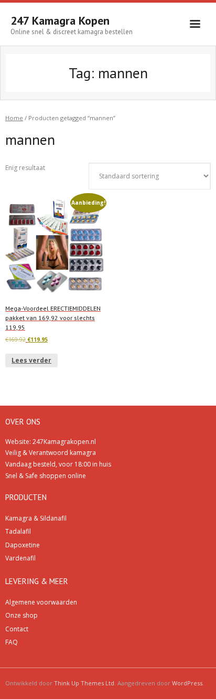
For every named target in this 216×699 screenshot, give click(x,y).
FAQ (11, 642)
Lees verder (31, 360)
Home (14, 118)
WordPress (187, 683)
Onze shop (21, 615)
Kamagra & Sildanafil (36, 518)
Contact (16, 628)
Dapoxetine (22, 545)
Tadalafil (18, 531)
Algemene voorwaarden (41, 602)
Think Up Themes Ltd (84, 683)
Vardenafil (20, 558)
